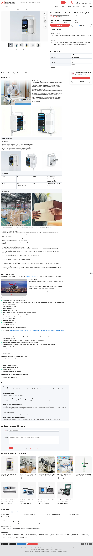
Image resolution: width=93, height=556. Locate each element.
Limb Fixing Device (33, 330)
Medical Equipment (17, 9)
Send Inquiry (60, 25)
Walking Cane (13, 330)
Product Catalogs (19, 511)
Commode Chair (24, 330)
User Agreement (53, 551)
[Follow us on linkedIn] (91, 543)
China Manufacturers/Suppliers (36, 547)
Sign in (90, 3)
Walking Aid (18, 330)
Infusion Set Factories (6, 534)
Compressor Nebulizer (24, 332)
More (2, 540)
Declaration (60, 551)
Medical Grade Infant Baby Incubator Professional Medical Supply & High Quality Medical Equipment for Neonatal (64, 476)
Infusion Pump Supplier (64, 534)
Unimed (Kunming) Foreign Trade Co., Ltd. (61, 15)
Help (69, 6)
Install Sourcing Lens (33, 543)
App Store (4, 543)
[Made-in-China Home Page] (8, 2)
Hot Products (21, 547)
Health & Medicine (8, 9)
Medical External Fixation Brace (43, 330)
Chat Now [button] (82, 25)
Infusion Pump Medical (6, 537)
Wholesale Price (54, 547)
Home (2, 9)
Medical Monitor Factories (31, 534)
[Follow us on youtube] (87, 543)
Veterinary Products (5, 514)
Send (11, 448)
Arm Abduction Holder (55, 330)
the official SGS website (31, 276)
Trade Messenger (21, 543)
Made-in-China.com (41, 549)
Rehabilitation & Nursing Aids (29, 514)
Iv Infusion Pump (54, 534)
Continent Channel (61, 547)
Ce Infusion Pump (84, 534)
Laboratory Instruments (28, 516)
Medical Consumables (73, 514)
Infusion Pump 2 (75, 534)
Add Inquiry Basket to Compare (25, 50)
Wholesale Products (46, 547)
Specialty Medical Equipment (6, 516)
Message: (6, 437)
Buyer (63, 6)
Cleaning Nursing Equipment (33, 528)
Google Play (12, 543)
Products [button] (22, 2)
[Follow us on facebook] (82, 543)
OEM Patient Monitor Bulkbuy (19, 537)
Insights (73, 547)
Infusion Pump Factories (43, 534)
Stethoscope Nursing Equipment (18, 528)
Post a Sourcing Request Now (36, 448)
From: (7, 430)
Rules (91, 6)
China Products (27, 547)
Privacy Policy (65, 551)
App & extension (76, 6)
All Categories (5, 6)
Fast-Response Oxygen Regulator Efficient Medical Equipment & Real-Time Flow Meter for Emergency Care (28, 476)
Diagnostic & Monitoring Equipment (53, 514)
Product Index (68, 547)
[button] (59, 2)
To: (7, 434)
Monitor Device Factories (18, 534)
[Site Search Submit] (63, 2)
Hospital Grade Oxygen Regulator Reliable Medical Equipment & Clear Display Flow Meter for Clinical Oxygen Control (46, 476)
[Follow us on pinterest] (89, 543)
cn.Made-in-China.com (58, 549)
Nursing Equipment (26, 9)
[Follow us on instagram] (85, 543)
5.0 (77, 74)
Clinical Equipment (5, 528)
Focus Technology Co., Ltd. (37, 551)
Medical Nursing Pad (15, 332)
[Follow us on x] (83, 543)
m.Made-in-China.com (49, 549)
